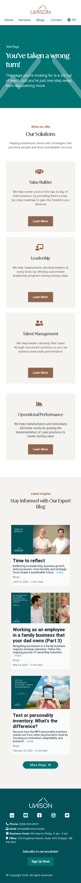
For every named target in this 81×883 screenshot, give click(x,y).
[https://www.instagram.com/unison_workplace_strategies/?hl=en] (54, 815)
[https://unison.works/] (40, 9)
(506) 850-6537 (29, 824)
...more (59, 572)
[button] (40, 555)
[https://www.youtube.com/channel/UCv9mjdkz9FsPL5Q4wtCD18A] (27, 815)
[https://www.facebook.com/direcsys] (40, 815)
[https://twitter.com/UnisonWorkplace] (68, 815)
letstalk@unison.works (31, 828)
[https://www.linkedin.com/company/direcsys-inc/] (13, 815)
